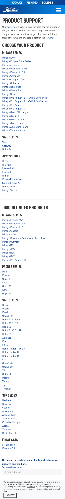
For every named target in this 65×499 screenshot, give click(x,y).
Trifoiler (6, 389)
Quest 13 (6, 286)
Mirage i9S (7, 245)
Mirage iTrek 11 (10, 116)
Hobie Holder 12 (10, 352)
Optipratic (7, 374)
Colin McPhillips (11, 422)
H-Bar (5, 176)
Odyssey (6, 293)
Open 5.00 (7, 367)
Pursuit (6, 275)
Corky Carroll (9, 433)
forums (49, 38)
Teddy (5, 381)
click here (31, 487)
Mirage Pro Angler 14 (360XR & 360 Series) (25, 101)
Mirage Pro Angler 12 (13, 105)
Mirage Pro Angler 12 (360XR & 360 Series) (25, 98)
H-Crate (6, 165)
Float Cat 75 (8, 448)
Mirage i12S (8, 253)
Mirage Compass (11, 76)
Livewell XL (8, 168)
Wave (5, 142)
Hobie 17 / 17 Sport (12, 319)
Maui (4, 272)
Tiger (5, 385)
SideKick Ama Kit (11, 183)
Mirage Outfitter (10, 242)
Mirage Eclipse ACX (12, 220)
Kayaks (17, 2)
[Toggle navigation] (58, 10)
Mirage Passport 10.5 (13, 223)
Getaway (6, 146)
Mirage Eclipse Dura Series (16, 61)
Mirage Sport (9, 234)
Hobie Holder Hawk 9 (13, 349)
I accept (10, 495)
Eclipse (47, 2)
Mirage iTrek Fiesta (12, 123)
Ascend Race (9, 418)
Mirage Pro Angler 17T (14, 260)
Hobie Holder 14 (10, 356)
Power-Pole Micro (11, 179)
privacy (19, 467)
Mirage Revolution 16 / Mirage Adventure (24, 238)
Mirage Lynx (8, 58)
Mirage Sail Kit (10, 190)
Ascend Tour (9, 415)
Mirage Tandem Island (14, 130)
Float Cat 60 (8, 445)
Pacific (5, 378)
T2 (3, 370)
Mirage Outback (10, 83)
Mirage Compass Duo (13, 79)
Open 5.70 (7, 316)
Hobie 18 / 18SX (10, 323)
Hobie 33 (6, 334)
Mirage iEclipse (10, 65)
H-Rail (5, 161)
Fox (4, 341)
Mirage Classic (10, 231)
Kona (5, 290)
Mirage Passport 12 (12, 227)
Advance (6, 338)
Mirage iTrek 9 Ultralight (15, 112)
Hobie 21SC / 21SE (12, 330)
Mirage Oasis (9, 94)
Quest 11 (6, 279)
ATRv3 (5, 426)
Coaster (6, 408)
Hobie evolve (8, 186)
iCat (4, 359)
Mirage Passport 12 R (13, 72)
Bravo (5, 305)
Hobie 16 (6, 149)
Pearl (5, 312)
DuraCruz (7, 404)
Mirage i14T (8, 256)
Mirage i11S (8, 249)
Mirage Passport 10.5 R (14, 68)
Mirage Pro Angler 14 (13, 109)
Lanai (5, 282)
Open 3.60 (7, 363)
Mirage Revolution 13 (13, 90)
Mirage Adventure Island (15, 127)
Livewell (6, 172)
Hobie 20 (6, 327)
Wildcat (6, 308)
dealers (11, 27)
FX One (6, 345)
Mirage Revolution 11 (13, 87)
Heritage (6, 400)
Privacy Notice (42, 489)
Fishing (32, 2)
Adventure (7, 411)
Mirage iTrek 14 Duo (13, 119)
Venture (6, 429)
